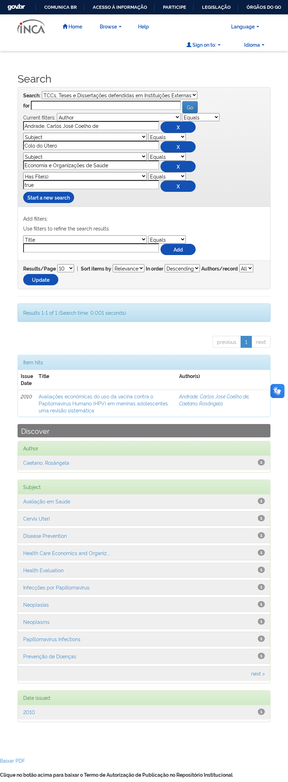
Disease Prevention (45, 535)
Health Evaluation (43, 570)
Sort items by (96, 269)
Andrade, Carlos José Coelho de (213, 396)
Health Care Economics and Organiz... (66, 552)
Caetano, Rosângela (201, 403)
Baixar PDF (12, 760)
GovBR (15, 5)
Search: (31, 95)
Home (74, 26)
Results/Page (39, 269)
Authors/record (219, 269)
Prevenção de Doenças (49, 656)
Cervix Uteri (36, 518)
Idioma (252, 44)
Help (143, 26)
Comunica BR (60, 7)
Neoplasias (36, 604)
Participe (174, 7)
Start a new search (48, 197)
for (26, 106)
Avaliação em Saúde (46, 501)
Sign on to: (203, 44)
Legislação (216, 7)
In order (154, 269)
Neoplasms (36, 621)
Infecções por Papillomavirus (56, 587)
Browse (108, 26)
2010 (29, 712)
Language (243, 26)
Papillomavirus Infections (51, 639)
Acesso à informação (120, 7)
